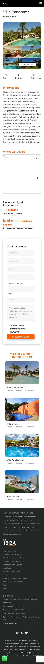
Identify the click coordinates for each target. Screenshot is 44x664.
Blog (4, 588)
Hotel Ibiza (7, 568)
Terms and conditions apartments (15, 578)
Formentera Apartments (11, 572)
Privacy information (10, 624)
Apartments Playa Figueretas (13, 565)
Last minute (7, 575)
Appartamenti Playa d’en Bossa (14, 558)
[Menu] (41, 3)
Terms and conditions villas (12, 582)
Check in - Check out (15, 283)
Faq (4, 585)
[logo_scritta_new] (5, 3)
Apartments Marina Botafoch (13, 554)
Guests (10, 294)
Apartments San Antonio (11, 561)
